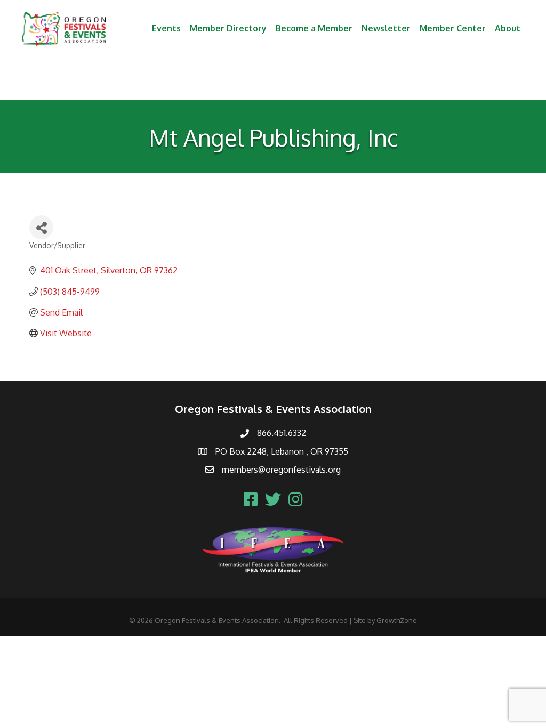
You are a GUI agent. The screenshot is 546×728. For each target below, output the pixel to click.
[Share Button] (41, 227)
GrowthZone (396, 620)
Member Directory (228, 28)
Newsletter (386, 28)
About (507, 28)
